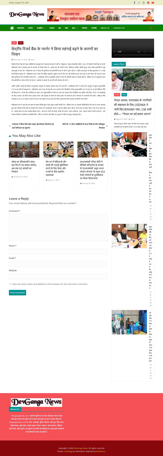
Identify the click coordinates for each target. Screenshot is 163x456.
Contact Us (119, 28)
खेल (59, 28)
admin (33, 60)
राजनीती (94, 28)
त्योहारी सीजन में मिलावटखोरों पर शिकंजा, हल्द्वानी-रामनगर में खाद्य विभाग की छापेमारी (150, 337)
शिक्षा (66, 28)
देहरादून (124, 95)
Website (13, 270)
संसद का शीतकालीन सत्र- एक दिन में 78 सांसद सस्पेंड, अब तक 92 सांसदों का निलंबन (24, 166)
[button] (44, 28)
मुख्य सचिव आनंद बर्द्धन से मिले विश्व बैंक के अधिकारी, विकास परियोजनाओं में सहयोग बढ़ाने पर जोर (150, 168)
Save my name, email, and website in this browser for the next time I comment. (50, 284)
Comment (14, 211)
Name (12, 245)
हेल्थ (73, 28)
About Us (105, 28)
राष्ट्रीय (30, 28)
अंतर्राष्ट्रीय (20, 28)
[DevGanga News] (12, 28)
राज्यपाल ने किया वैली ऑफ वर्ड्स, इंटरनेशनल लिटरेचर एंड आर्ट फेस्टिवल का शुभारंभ (33, 126)
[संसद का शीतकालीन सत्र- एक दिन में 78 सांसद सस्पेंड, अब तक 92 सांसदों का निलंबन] (24, 143)
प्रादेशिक (40, 28)
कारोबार (52, 28)
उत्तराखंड (117, 95)
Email (12, 258)
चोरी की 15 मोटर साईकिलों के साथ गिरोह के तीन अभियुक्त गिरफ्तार (83, 126)
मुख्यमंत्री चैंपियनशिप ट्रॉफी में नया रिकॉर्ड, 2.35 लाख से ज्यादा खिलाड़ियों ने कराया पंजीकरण (150, 257)
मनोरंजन (84, 28)
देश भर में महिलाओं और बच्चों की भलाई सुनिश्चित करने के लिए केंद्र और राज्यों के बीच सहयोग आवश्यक (57, 168)
